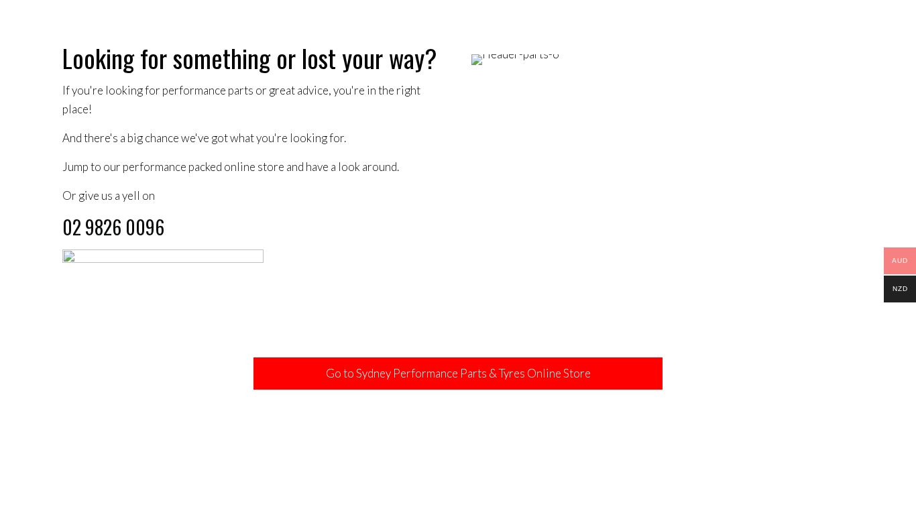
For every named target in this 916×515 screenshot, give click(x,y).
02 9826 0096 (113, 227)
